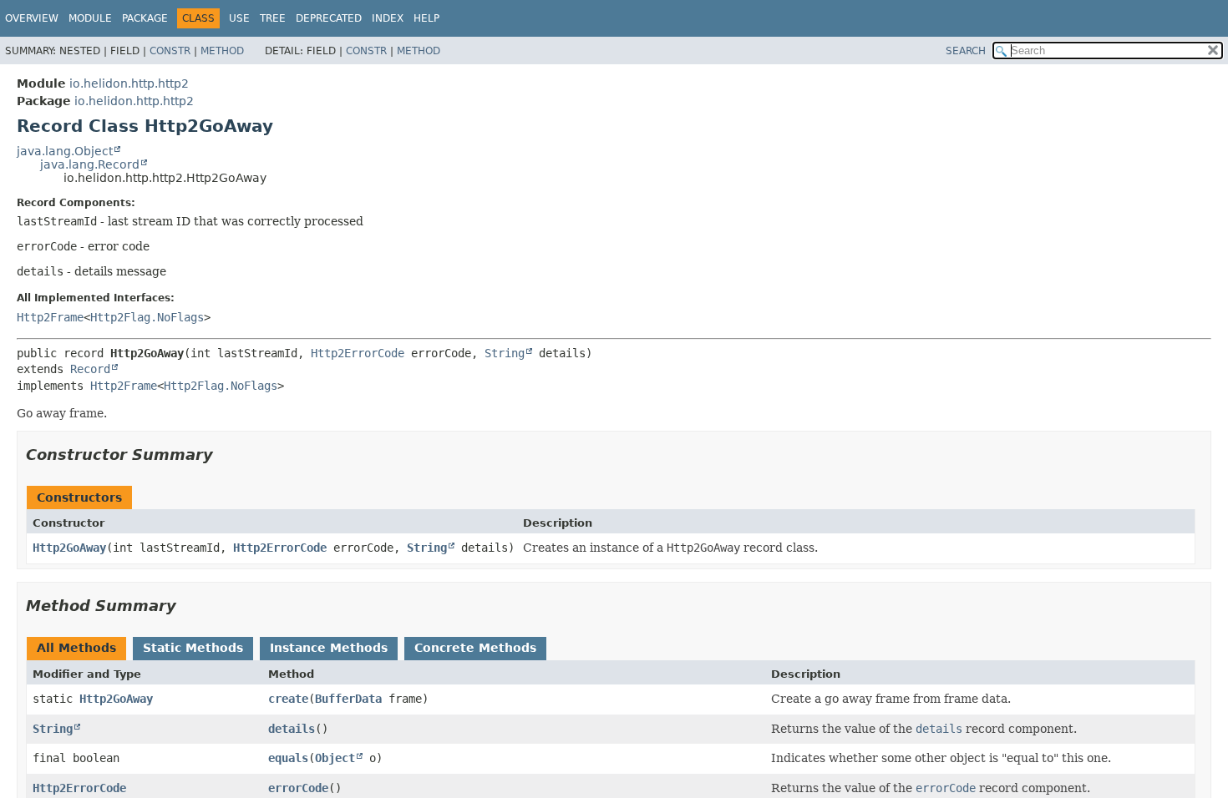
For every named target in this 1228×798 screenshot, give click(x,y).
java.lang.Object (65, 151)
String (505, 353)
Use (239, 18)
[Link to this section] (224, 454)
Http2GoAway (69, 547)
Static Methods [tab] (193, 647)
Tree (273, 18)
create (288, 698)
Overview (31, 18)
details (291, 728)
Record (90, 369)
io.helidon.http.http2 (129, 83)
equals (288, 758)
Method (222, 51)
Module (90, 18)
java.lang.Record (90, 164)
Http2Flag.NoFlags (147, 317)
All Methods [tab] (76, 647)
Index (387, 18)
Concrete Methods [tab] (475, 647)
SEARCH (966, 51)
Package (145, 18)
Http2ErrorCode (357, 353)
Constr (170, 51)
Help (426, 18)
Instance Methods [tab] (329, 647)
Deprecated (329, 18)
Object (335, 758)
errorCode (298, 788)
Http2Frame (50, 317)
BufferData (348, 698)
